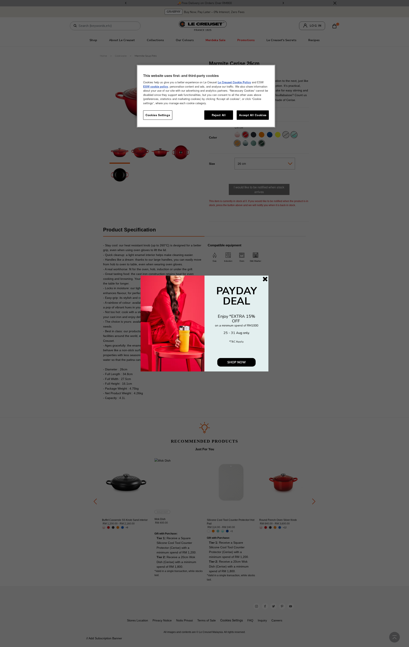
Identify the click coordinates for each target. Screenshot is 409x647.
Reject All (219, 115)
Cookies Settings (157, 115)
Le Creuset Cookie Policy (234, 82)
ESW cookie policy (155, 86)
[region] (206, 96)
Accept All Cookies (252, 115)
